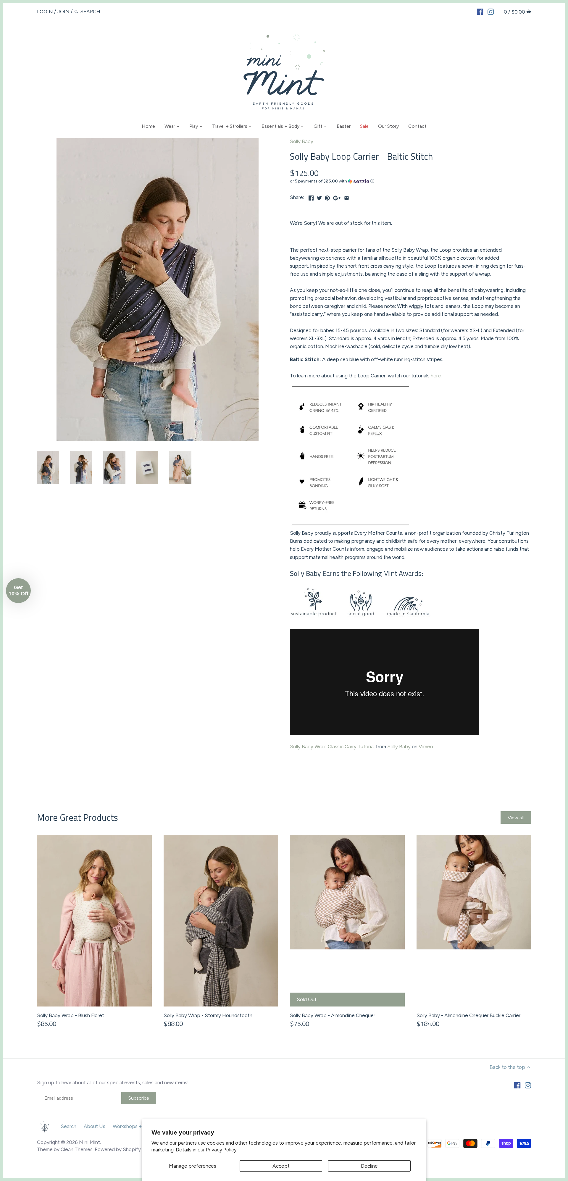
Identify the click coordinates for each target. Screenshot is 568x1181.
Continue (226, 627)
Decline (369, 1166)
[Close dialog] (392, 511)
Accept (281, 1166)
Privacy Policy (221, 1150)
